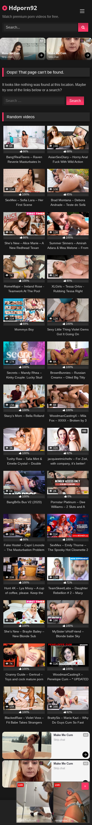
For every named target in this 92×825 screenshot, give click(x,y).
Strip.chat (7, 57)
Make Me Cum (11, 53)
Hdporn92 (22, 8)
